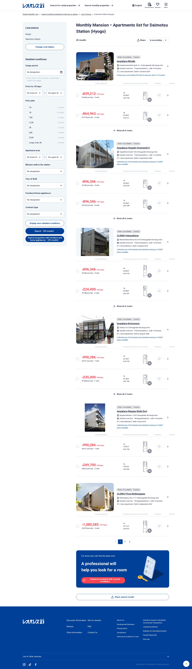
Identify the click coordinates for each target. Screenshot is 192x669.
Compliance (121, 633)
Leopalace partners (150, 627)
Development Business (125, 624)
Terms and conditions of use (127, 637)
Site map (146, 639)
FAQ (89, 626)
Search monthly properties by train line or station (60, 14)
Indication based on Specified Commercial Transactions (154, 621)
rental (39, 81)
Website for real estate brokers (154, 631)
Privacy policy (122, 628)
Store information (74, 632)
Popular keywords (150, 635)
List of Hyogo (86, 14)
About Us (120, 620)
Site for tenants (94, 620)
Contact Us (92, 632)
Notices (70, 626)
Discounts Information (76, 620)
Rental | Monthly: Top (30, 14)
